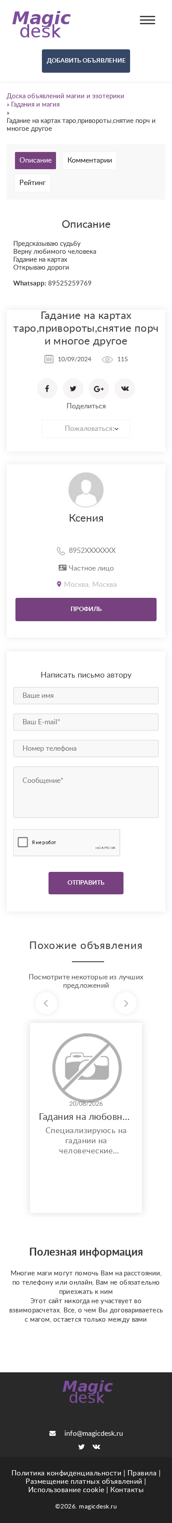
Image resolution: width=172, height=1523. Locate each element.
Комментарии (89, 160)
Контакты (127, 1489)
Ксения (86, 518)
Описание (35, 160)
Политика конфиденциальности (66, 1473)
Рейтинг (32, 182)
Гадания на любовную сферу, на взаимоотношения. (86, 1117)
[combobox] (86, 428)
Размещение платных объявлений (84, 1481)
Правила (142, 1473)
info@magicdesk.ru (93, 1433)
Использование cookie (66, 1489)
